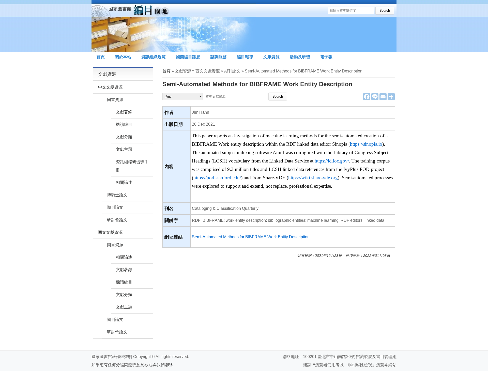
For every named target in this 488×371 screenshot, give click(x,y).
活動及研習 (300, 57)
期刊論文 (115, 207)
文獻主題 (124, 149)
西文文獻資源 (110, 232)
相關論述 (124, 182)
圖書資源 (115, 99)
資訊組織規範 (153, 57)
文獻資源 (271, 57)
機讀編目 (124, 124)
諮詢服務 (218, 57)
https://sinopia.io (366, 144)
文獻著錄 (124, 112)
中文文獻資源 (110, 87)
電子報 (326, 57)
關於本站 (123, 57)
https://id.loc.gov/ (332, 161)
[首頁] (174, 26)
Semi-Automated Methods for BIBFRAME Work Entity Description (251, 237)
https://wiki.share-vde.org (313, 177)
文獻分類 (124, 137)
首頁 (101, 57)
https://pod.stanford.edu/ (217, 177)
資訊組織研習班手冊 (132, 166)
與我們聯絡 (162, 365)
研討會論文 (117, 220)
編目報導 (245, 57)
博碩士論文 (117, 195)
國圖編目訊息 (188, 57)
